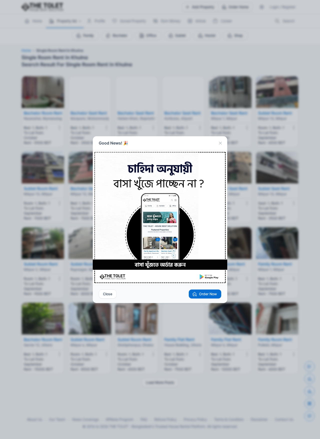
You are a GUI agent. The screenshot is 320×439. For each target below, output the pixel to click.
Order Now (208, 294)
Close (107, 294)
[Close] (220, 143)
